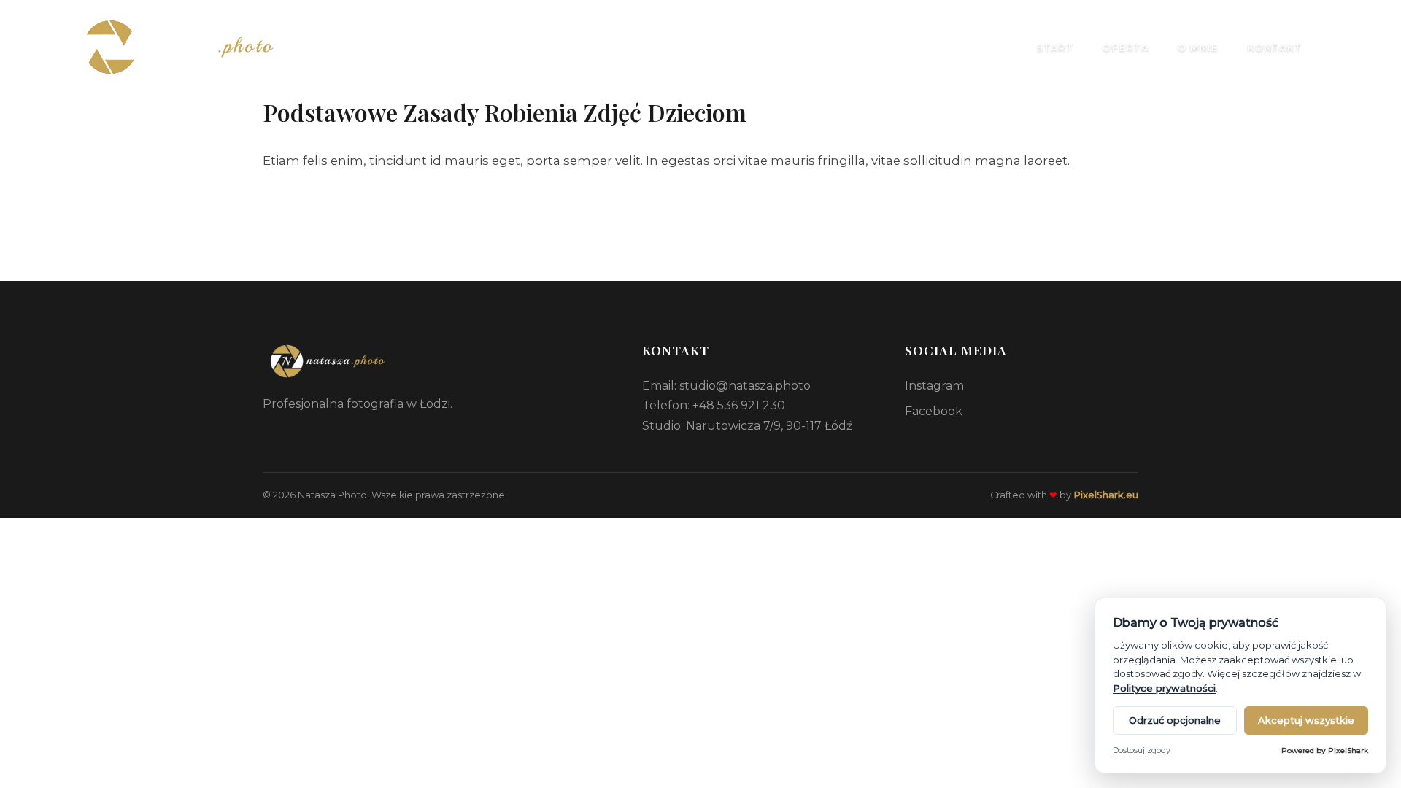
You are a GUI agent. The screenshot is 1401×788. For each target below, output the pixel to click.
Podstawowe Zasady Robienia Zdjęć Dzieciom (504, 112)
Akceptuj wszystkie (1306, 720)
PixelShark (1348, 750)
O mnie (1198, 47)
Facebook (933, 411)
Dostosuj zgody (1141, 750)
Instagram (934, 386)
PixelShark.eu (1105, 495)
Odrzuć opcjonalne (1175, 720)
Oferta (1126, 47)
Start (1055, 47)
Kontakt (1274, 47)
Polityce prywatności (1164, 688)
